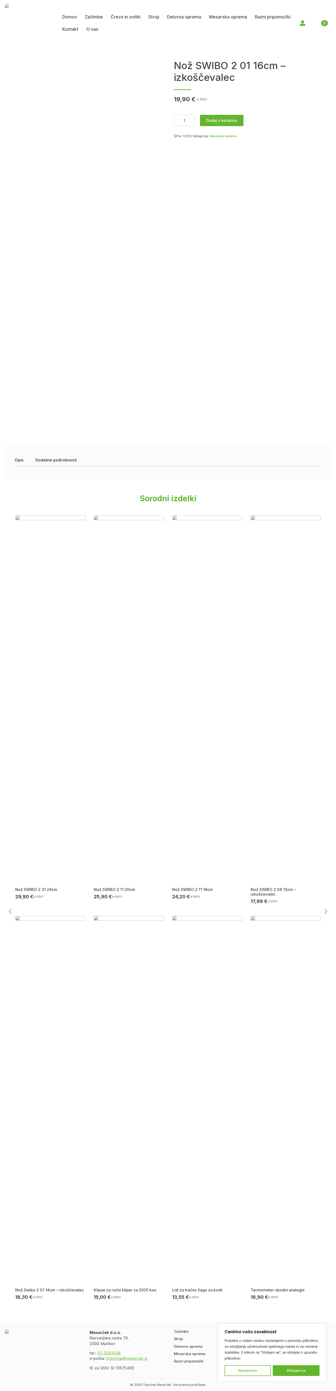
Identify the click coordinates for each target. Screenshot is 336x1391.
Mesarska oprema (228, 17)
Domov (69, 17)
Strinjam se (296, 1370)
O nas (92, 29)
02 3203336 (109, 1352)
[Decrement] (178, 120)
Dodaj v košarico (221, 120)
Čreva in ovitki (125, 17)
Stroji (153, 17)
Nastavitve (247, 1370)
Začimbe (94, 17)
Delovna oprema (184, 17)
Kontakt (70, 29)
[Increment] (191, 120)
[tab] (19, 460)
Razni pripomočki (272, 17)
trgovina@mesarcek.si (126, 1358)
